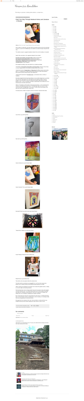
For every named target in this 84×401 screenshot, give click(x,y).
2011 (54, 104)
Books (54, 114)
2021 (54, 90)
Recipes (54, 122)
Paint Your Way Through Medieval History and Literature (30, 45)
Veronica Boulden (26, 6)
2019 (54, 93)
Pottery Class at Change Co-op (59, 50)
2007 (54, 110)
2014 (54, 100)
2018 (54, 94)
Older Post (47, 315)
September (56, 76)
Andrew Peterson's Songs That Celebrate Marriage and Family (32, 384)
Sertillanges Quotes (57, 52)
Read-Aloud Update (57, 56)
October (55, 75)
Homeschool (55, 119)
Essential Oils (55, 117)
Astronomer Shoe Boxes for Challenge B (28, 378)
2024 (54, 29)
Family (54, 118)
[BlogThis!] (34, 305)
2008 (54, 108)
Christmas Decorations (57, 36)
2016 (54, 97)
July (54, 79)
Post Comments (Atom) (24, 317)
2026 (54, 26)
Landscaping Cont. (20, 320)
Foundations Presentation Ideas (59, 55)
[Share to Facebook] (37, 305)
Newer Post (18, 315)
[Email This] (33, 305)
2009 (54, 107)
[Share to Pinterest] (38, 305)
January (55, 88)
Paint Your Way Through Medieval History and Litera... (59, 49)
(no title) (23, 372)
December (55, 33)
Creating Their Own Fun (58, 53)
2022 (54, 32)
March (55, 85)
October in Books (56, 71)
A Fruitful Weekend (57, 63)
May (54, 82)
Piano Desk (56, 37)
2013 (54, 101)
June (55, 81)
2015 (54, 98)
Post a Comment (20, 313)
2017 (54, 95)
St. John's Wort (56, 61)
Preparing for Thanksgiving (58, 43)
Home (33, 315)
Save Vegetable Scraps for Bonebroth (60, 69)
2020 (54, 91)
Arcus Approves (56, 68)
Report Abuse (55, 21)
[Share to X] (35, 305)
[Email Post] (31, 305)
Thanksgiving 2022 (57, 40)
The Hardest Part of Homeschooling (60, 44)
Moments (54, 121)
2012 (54, 103)
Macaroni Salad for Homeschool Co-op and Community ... (60, 60)
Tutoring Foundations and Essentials (60, 58)
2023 (54, 30)
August (55, 78)
